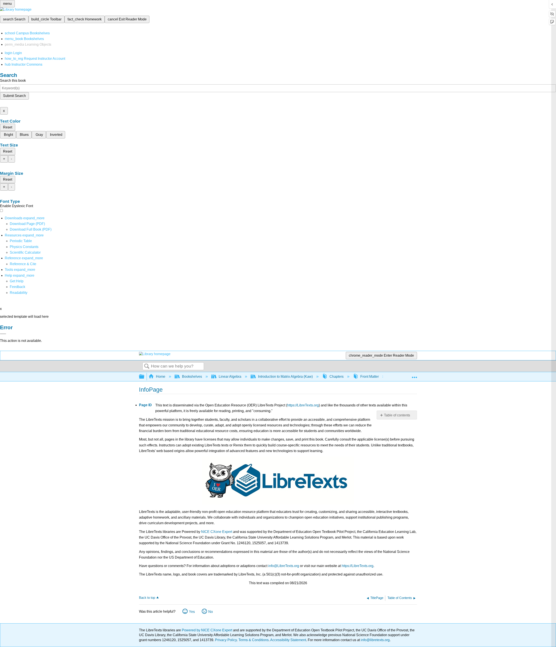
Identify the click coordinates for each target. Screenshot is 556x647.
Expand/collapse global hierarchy (144, 377)
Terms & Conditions (253, 640)
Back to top (147, 597)
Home (160, 376)
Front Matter (369, 376)
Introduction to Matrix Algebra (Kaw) (285, 376)
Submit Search (14, 96)
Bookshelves (192, 376)
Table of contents (397, 415)
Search (146, 366)
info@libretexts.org (375, 640)
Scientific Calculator (25, 252)
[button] (17, 287)
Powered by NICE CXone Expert (207, 630)
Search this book (13, 80)
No (210, 612)
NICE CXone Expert (216, 532)
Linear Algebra (230, 376)
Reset (7, 127)
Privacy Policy (226, 640)
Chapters (336, 376)
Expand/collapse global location (414, 375)
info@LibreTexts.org (283, 566)
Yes (192, 612)
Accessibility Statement (288, 640)
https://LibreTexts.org (303, 405)
